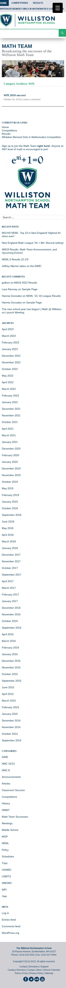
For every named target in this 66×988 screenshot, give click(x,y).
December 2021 (11, 408)
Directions (34, 966)
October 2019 (10, 481)
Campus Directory (17, 970)
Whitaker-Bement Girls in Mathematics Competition (31, 137)
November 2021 (11, 415)
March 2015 (9, 700)
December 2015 (11, 660)
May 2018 (7, 528)
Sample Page (29, 289)
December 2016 (11, 607)
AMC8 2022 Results (25, 282)
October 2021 (10, 422)
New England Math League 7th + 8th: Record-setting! (33, 242)
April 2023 (8, 329)
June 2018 (8, 521)
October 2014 (10, 733)
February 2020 (10, 455)
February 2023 (10, 342)
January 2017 (10, 601)
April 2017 (8, 581)
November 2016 (11, 614)
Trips (5, 863)
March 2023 (9, 335)
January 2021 (10, 441)
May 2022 (7, 375)
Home (5, 127)
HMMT (6, 810)
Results (38, 3)
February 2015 (10, 707)
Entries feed (9, 919)
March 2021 (9, 435)
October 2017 (10, 567)
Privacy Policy (36, 973)
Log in (5, 913)
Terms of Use (21, 973)
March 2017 (9, 587)
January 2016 (10, 654)
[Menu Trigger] (58, 8)
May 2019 (7, 488)
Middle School (10, 829)
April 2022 (8, 382)
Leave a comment (31, 99)
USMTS (6, 876)
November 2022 (11, 362)
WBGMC (7, 883)
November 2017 (11, 561)
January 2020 (10, 461)
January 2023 (10, 349)
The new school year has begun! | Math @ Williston (31, 309)
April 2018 (8, 534)
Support (44, 966)
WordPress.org (10, 932)
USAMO (6, 869)
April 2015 (8, 694)
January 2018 (10, 548)
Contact (23, 966)
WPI (4, 889)
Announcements (11, 776)
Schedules (8, 856)
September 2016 (11, 627)
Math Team (17, 46)
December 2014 (11, 720)
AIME (5, 757)
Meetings (7, 823)
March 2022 (9, 388)
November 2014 (11, 727)
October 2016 (10, 621)
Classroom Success (13, 790)
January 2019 (10, 501)
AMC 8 (6, 770)
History (6, 803)
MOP (5, 836)
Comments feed (11, 926)
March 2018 (9, 541)
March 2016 (9, 640)
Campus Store (34, 970)
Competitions (20, 3)
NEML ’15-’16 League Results (43, 295)
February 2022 (10, 395)
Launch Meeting (15, 312)
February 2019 (10, 495)
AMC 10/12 (8, 763)
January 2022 (10, 402)
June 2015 (8, 687)
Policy (5, 849)
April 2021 (8, 428)
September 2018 (11, 514)
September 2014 (11, 740)
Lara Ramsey (9, 289)
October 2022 (10, 369)
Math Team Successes (15, 816)
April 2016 (8, 634)
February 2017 (10, 594)
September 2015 (11, 680)
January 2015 (10, 713)
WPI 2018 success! (15, 95)
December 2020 (11, 448)
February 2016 (10, 647)
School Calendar (51, 970)
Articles (6, 783)
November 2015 (11, 667)
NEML (5, 843)
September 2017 (11, 574)
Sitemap (49, 973)
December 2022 (11, 355)
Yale (4, 896)
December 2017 (11, 554)
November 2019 (11, 475)
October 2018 (10, 508)
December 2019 (11, 468)
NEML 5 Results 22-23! (15, 259)
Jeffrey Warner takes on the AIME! (21, 266)
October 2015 (10, 674)
